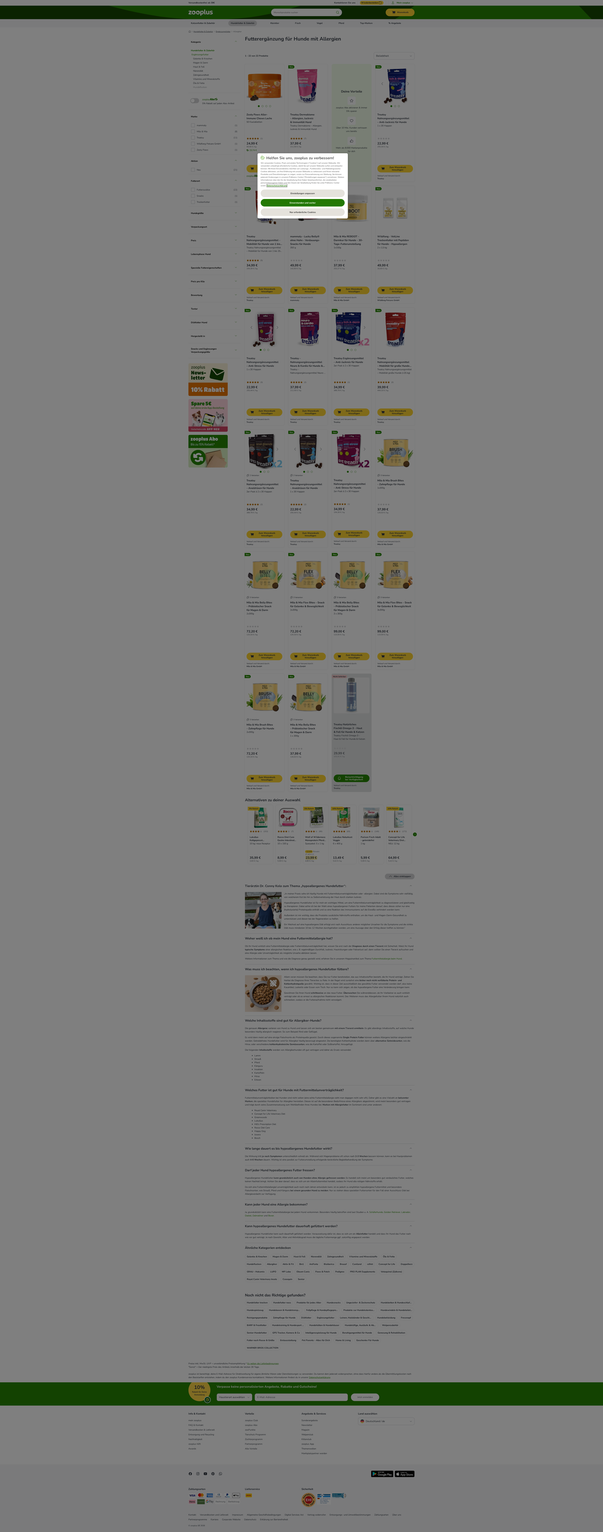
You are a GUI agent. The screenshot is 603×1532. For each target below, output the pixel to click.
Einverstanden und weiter (303, 202)
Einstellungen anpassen (303, 193)
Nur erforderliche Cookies (303, 212)
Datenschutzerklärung (277, 185)
